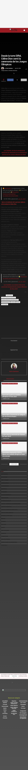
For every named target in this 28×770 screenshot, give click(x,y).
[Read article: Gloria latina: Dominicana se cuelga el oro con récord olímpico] (14, 411)
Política (3, 524)
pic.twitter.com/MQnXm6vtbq (11, 278)
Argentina (4, 477)
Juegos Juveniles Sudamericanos (11, 503)
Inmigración (4, 497)
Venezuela (4, 545)
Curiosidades (5, 486)
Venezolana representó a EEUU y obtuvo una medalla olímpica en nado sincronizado (13, 454)
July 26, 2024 (21, 199)
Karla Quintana (9, 68)
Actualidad (4, 474)
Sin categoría (5, 530)
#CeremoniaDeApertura (9, 194)
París (18, 302)
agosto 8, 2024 (6, 458)
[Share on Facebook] (10, 80)
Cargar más (14, 464)
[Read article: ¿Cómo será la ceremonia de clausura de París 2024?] (14, 431)
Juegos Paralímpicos (7, 512)
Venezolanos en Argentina (9, 542)
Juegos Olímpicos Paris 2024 (9, 383)
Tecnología (4, 536)
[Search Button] (4, 30)
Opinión (3, 521)
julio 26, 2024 (18, 68)
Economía (4, 491)
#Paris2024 (15, 192)
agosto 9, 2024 (6, 418)
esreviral (14, 676)
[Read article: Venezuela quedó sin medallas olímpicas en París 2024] (14, 391)
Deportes (4, 489)
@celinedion (8, 188)
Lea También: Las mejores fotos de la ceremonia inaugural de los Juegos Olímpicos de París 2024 (14, 287)
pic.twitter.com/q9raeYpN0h (10, 196)
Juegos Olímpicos (6, 506)
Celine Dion (9, 295)
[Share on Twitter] (17, 80)
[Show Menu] (1, 30)
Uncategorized (5, 539)
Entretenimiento (6, 494)
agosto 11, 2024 (6, 398)
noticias (13, 302)
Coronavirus (5, 483)
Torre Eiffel (4, 304)
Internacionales (6, 500)
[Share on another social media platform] (24, 80)
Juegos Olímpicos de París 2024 (10, 299)
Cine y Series (4, 480)
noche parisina (5, 302)
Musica (3, 518)
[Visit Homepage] (14, 30)
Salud (3, 527)
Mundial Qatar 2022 (6, 515)
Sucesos (3, 533)
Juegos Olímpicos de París (8, 297)
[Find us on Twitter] (12, 682)
